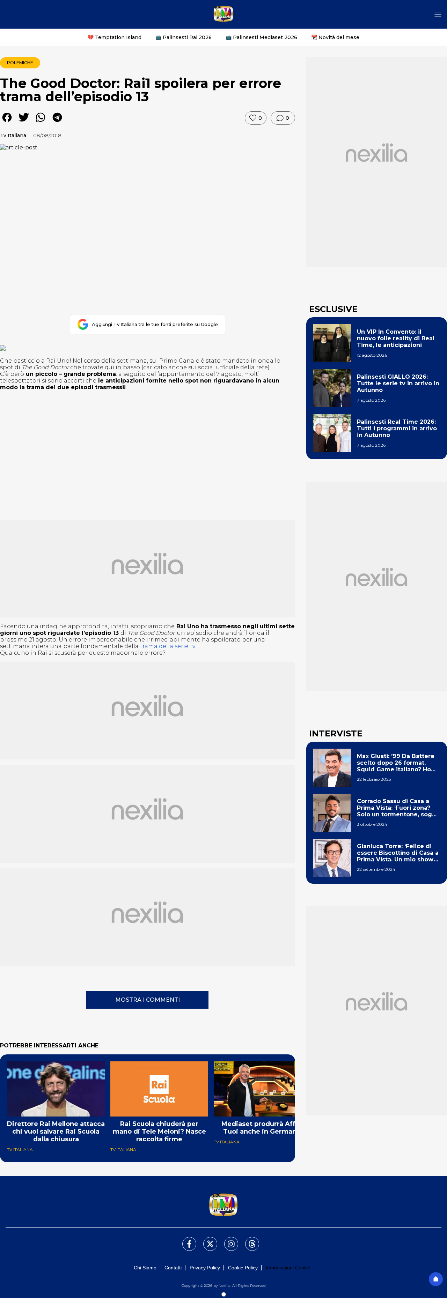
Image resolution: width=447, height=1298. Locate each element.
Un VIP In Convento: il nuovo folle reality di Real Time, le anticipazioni (395, 338)
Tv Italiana (13, 135)
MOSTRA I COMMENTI (147, 999)
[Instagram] (227, 1240)
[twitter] (24, 122)
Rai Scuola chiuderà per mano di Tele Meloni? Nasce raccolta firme (159, 1131)
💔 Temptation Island (114, 37)
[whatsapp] (40, 122)
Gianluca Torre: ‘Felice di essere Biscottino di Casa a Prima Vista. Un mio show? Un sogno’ (398, 853)
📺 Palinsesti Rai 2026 (183, 37)
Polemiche (20, 62)
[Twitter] (206, 1240)
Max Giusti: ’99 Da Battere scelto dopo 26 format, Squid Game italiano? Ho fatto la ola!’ (395, 763)
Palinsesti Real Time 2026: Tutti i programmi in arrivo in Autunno (397, 428)
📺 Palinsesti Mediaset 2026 (261, 37)
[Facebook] (185, 1240)
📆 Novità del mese (335, 37)
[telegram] (57, 122)
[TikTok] (248, 1240)
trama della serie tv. (168, 646)
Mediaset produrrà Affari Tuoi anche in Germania (262, 1127)
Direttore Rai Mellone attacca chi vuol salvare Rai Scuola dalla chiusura (56, 1131)
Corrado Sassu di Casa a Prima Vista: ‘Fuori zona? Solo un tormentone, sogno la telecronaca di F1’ (398, 808)
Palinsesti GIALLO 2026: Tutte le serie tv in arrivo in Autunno (398, 383)
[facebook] (7, 122)
